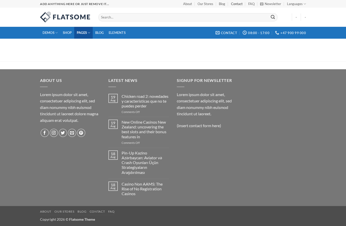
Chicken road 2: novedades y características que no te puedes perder (145, 101)
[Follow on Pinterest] (81, 133)
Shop (67, 33)
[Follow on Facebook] (45, 133)
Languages (295, 4)
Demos (48, 33)
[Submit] (272, 17)
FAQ (251, 4)
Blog (222, 4)
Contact (237, 4)
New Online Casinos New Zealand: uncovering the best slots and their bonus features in (144, 129)
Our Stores (205, 4)
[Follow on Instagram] (54, 133)
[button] (270, 4)
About (187, 4)
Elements (117, 33)
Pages (82, 33)
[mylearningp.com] (65, 17)
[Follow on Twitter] (63, 133)
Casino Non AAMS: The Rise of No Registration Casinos (142, 189)
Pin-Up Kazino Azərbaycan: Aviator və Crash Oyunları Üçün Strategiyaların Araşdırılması (142, 162)
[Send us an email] (72, 133)
